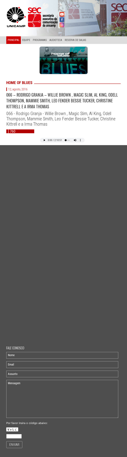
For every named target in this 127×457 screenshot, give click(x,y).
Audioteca (55, 40)
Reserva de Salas (75, 40)
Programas (40, 40)
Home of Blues (19, 82)
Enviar (14, 445)
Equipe (26, 40)
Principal (14, 40)
